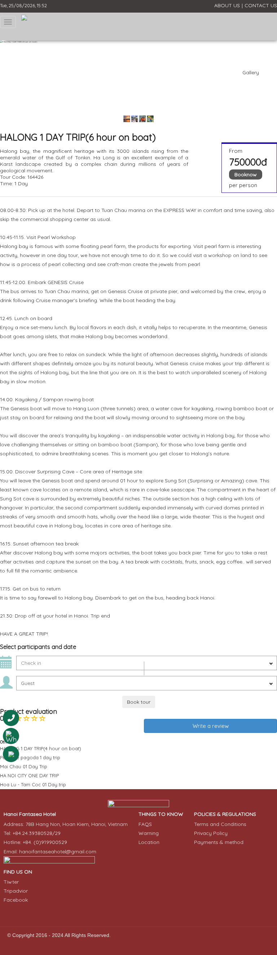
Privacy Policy (211, 833)
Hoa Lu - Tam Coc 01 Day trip (33, 784)
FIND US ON (18, 871)
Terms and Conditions (220, 824)
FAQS (145, 824)
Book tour (138, 702)
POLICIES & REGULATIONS (225, 814)
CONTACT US (261, 5)
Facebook (16, 900)
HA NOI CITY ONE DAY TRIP (29, 775)
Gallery (250, 72)
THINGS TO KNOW (160, 814)
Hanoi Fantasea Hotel (30, 814)
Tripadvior (16, 891)
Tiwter (11, 882)
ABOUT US (227, 5)
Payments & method (218, 842)
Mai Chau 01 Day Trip (23, 766)
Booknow (245, 174)
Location (148, 842)
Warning (148, 833)
